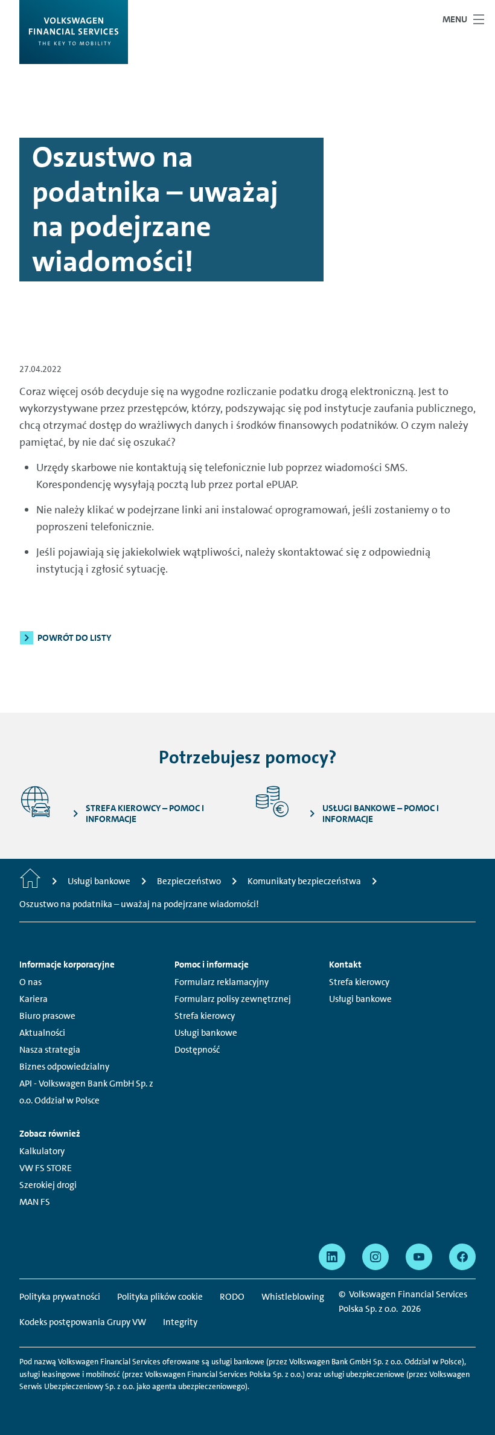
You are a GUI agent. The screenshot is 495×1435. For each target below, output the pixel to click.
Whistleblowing (292, 1297)
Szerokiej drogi (48, 1185)
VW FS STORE (45, 1168)
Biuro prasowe (47, 1016)
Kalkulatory (42, 1151)
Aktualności (42, 1033)
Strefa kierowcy (204, 1016)
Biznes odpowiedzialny (64, 1067)
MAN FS (34, 1202)
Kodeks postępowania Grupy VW (82, 1322)
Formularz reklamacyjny (221, 982)
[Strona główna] (30, 881)
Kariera (33, 999)
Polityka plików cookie (160, 1297)
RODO (232, 1297)
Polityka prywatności (59, 1297)
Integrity (180, 1322)
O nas (30, 982)
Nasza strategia (49, 1050)
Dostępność (197, 1050)
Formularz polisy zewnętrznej (232, 999)
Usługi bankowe (205, 1033)
